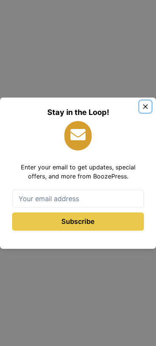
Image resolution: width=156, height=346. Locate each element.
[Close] (145, 107)
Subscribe (78, 221)
